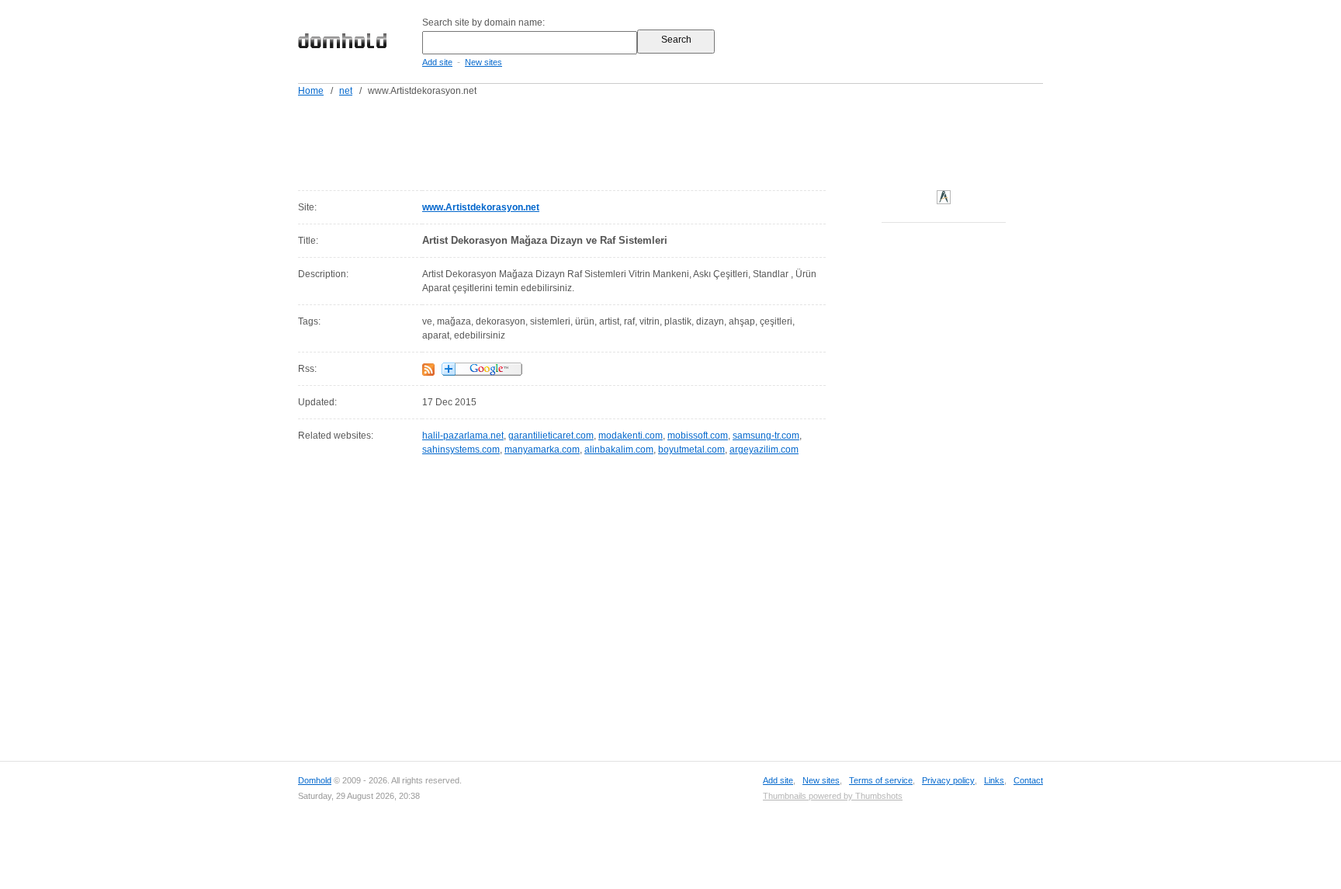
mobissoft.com (697, 435)
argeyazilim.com (764, 449)
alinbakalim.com (618, 449)
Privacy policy (948, 780)
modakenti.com (630, 435)
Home (311, 90)
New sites (483, 62)
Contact (1028, 780)
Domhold (314, 780)
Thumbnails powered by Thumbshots (833, 795)
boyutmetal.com (691, 449)
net (345, 90)
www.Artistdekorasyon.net (480, 207)
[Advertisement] (700, 140)
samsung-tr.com (766, 435)
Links (994, 780)
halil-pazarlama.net (463, 435)
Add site (437, 62)
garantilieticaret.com (551, 435)
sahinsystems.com (461, 449)
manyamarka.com (542, 449)
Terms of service (881, 780)
